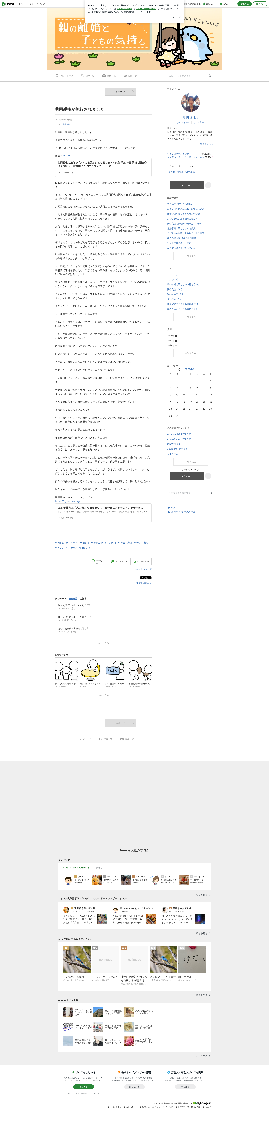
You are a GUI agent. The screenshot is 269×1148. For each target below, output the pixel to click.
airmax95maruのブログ (179, 439)
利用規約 (146, 1107)
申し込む (185, 1086)
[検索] (210, 76)
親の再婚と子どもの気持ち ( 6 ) (182, 309)
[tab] (78, 867)
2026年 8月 (191, 369)
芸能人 (99, 867)
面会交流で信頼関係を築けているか (184, 223)
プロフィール (183, 122)
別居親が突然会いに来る (179, 243)
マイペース (172, 453)
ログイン (260, 3)
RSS (173, 507)
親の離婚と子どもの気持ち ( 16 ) (183, 284)
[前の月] (179, 369)
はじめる (84, 1086)
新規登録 (245, 3)
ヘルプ (208, 1107)
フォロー (188, 185)
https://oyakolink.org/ (68, 501)
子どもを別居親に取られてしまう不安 (185, 233)
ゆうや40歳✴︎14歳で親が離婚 (181, 238)
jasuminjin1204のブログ (179, 434)
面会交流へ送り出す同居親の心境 (183, 213)
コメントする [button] (121, 561)
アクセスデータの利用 (163, 1107)
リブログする (143, 561)
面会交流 (66, 124)
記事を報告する (145, 583)
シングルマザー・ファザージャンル (184, 157)
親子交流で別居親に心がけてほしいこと (186, 208)
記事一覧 (90, 75)
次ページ (120, 91)
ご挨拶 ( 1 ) (172, 279)
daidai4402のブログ (177, 448)
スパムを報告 (115, 1107)
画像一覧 (111, 75)
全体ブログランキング (178, 153)
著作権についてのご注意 (183, 512)
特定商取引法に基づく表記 (189, 1107)
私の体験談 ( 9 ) (175, 294)
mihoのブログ (174, 444)
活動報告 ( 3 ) (174, 299)
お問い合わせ (131, 1107)
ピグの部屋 (198, 122)
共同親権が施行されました (80, 109)
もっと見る (103, 643)
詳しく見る (134, 1086)
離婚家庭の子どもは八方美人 (181, 228)
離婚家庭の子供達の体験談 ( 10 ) (183, 304)
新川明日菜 (190, 117)
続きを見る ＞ (207, 144)
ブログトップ (66, 75)
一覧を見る (190, 256)
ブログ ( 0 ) (173, 274)
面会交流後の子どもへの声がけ (182, 248)
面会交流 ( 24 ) (174, 289)
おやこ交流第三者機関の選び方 (182, 218)
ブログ (66, 155)
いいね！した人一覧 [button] (143, 569)
